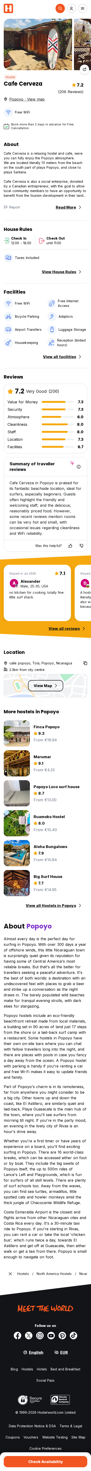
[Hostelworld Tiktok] (73, 1335)
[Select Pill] (60, 8)
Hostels (27, 1369)
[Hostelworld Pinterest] (62, 1335)
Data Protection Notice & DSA (32, 1426)
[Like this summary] (70, 545)
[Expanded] (10, 1273)
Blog (14, 1369)
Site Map (78, 1437)
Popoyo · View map (27, 99)
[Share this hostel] (84, 69)
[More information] (78, 467)
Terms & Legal (71, 1426)
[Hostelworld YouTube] (51, 1335)
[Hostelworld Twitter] (28, 1335)
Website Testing (55, 1437)
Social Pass (45, 1380)
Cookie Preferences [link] (45, 1448)
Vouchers (31, 1437)
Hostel (10, 77)
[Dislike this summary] (81, 545)
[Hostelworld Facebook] (17, 1335)
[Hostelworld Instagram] (40, 1335)
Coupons (13, 1437)
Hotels (42, 1369)
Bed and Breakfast (65, 1369)
